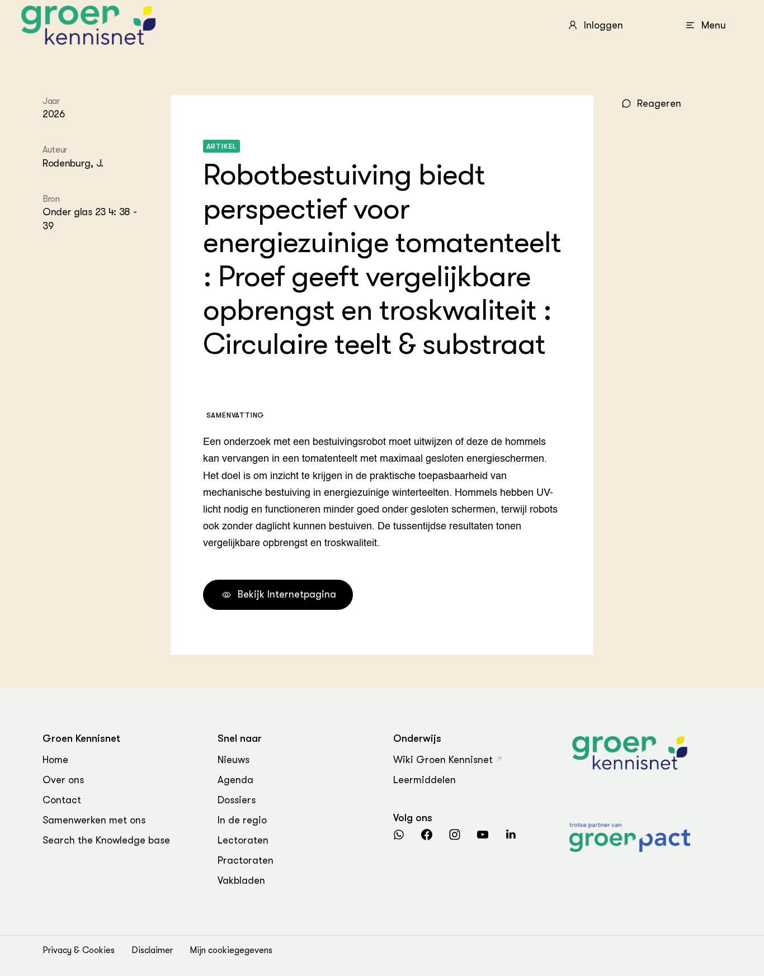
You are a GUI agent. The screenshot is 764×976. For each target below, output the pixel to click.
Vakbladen (241, 880)
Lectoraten (243, 840)
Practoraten (245, 860)
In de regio (242, 820)
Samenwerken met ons (94, 820)
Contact (62, 800)
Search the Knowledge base (106, 840)
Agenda (235, 779)
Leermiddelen (424, 779)
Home (55, 759)
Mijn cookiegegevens (231, 950)
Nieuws (233, 759)
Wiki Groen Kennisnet (443, 759)
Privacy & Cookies (79, 950)
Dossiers (237, 800)
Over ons (63, 779)
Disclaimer (152, 950)
